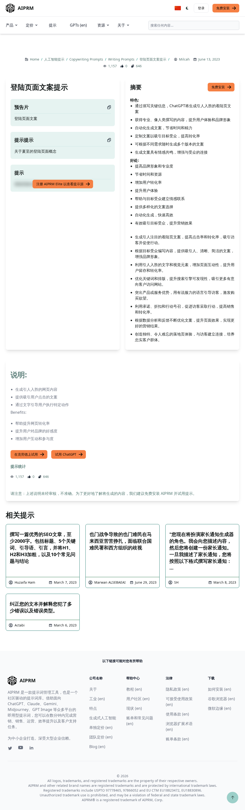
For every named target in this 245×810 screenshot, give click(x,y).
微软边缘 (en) (219, 708)
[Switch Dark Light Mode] (187, 8)
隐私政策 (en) (177, 689)
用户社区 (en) (138, 698)
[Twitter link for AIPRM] (10, 748)
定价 (29, 25)
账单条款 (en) (177, 739)
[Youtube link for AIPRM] (21, 749)
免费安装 (223, 8)
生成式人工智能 (102, 718)
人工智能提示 (54, 59)
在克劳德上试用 (26, 454)
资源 (101, 25)
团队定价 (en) (100, 737)
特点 (93, 708)
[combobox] (193, 25)
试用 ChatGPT (65, 454)
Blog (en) (97, 746)
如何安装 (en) (219, 689)
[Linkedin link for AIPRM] (32, 749)
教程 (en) (134, 689)
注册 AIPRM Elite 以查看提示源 (60, 184)
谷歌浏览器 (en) (221, 698)
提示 (52, 25)
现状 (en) (134, 708)
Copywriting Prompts (86, 59)
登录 (201, 8)
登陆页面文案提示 (153, 59)
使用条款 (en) (177, 714)
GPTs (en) (78, 25)
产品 (9, 25)
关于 (121, 25)
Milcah (184, 59)
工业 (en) (97, 698)
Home (35, 59)
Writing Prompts (121, 59)
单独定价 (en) (100, 727)
